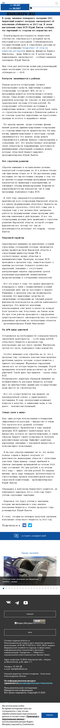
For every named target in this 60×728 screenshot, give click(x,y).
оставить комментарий (33, 536)
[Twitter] (30, 526)
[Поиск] (56, 3)
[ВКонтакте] (24, 526)
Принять (49, 715)
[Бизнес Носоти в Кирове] (21, 13)
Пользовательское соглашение (20, 688)
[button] (3, 588)
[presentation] (3, 570)
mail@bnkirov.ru (19, 669)
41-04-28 (17, 667)
